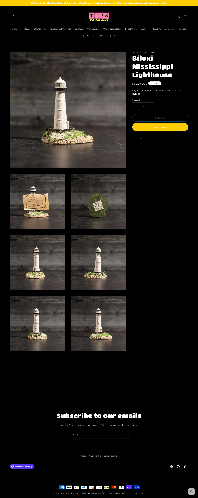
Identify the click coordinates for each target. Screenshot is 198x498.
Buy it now (160, 127)
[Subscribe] (124, 434)
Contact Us (95, 455)
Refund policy (106, 493)
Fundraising (110, 455)
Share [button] (138, 138)
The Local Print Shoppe (69, 493)
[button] (13, 16)
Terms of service (138, 493)
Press (83, 455)
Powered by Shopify (88, 493)
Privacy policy (121, 493)
